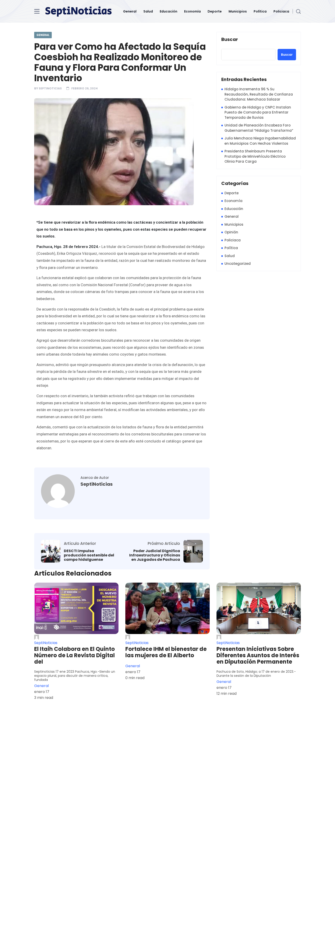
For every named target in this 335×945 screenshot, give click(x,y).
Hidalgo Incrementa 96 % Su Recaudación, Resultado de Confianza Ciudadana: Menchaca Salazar (258, 94)
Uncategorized (237, 263)
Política (260, 11)
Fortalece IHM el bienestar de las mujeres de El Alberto (166, 652)
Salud (148, 11)
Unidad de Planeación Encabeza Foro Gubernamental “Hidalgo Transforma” (258, 128)
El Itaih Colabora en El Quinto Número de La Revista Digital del (74, 655)
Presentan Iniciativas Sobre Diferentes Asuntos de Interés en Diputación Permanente (257, 655)
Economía (192, 11)
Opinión (231, 232)
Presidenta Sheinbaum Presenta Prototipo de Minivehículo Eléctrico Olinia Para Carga (255, 156)
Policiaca (281, 11)
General (130, 11)
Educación (168, 11)
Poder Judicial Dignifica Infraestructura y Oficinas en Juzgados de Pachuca (154, 555)
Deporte (215, 11)
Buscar (229, 40)
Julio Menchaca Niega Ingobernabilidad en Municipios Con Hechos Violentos (260, 141)
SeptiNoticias (50, 88)
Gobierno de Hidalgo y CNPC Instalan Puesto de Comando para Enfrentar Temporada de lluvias (257, 112)
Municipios (238, 11)
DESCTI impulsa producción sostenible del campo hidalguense (89, 555)
